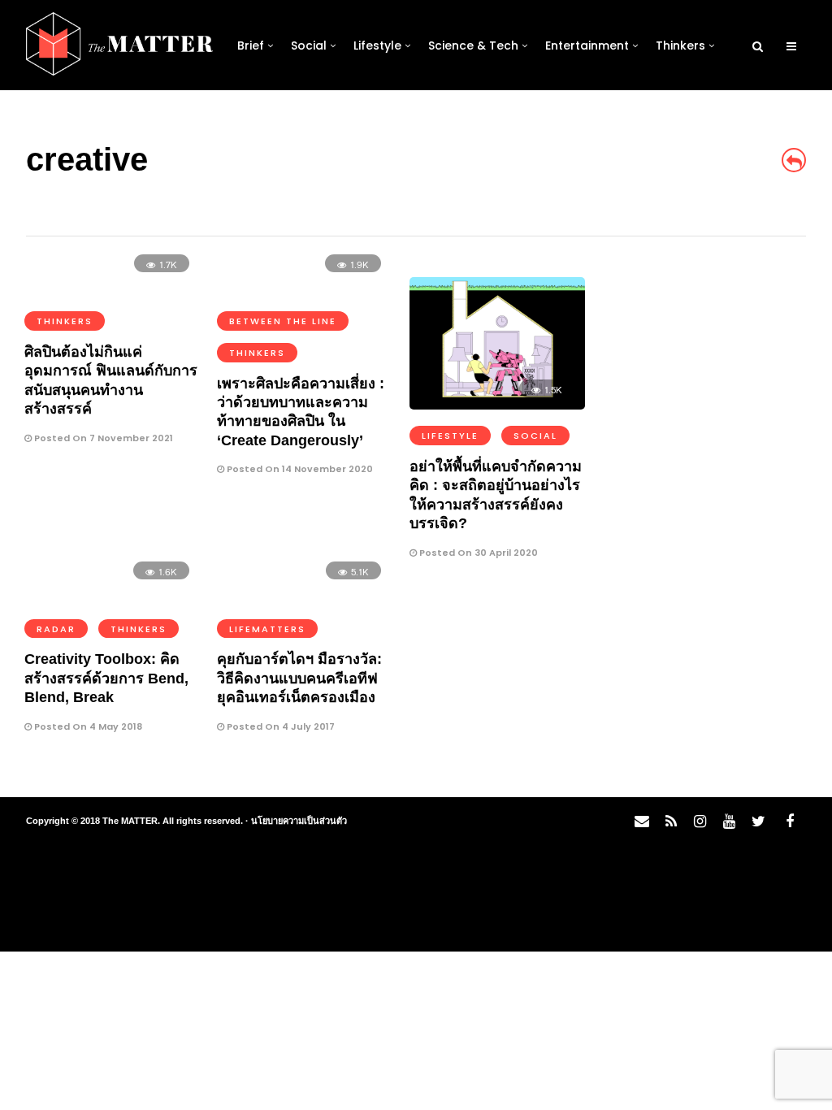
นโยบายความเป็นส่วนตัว (299, 821)
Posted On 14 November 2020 (298, 468)
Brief (250, 45)
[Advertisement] (706, 521)
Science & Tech (473, 45)
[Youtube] (728, 821)
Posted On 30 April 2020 (477, 552)
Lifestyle (377, 45)
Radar (56, 628)
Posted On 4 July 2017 (279, 726)
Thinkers (680, 45)
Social (309, 45)
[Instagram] (699, 821)
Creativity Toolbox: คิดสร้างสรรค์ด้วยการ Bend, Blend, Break (106, 678)
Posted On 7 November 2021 (102, 437)
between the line (282, 320)
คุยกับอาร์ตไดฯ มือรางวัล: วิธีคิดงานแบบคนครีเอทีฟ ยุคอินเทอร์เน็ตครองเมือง (299, 678)
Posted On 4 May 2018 (87, 726)
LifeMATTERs (267, 628)
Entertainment (587, 45)
